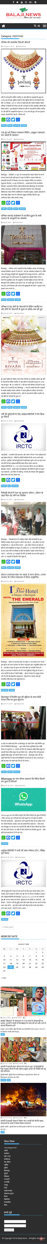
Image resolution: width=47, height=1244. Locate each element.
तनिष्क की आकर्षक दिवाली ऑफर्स (15, 42)
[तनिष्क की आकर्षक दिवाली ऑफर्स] (23, 71)
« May (3, 978)
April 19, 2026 (7, 1118)
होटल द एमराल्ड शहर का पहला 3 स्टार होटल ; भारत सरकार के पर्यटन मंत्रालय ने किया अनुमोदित (23, 576)
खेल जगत (7, 1156)
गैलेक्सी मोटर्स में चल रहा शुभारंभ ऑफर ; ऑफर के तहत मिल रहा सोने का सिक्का (22, 494)
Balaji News (22, 46)
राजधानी (7, 1179)
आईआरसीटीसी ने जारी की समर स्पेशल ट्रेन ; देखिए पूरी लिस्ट (23, 852)
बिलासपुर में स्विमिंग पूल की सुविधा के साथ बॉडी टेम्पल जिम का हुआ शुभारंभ (21, 698)
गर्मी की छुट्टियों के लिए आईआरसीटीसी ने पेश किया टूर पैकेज (22, 415)
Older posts (8, 927)
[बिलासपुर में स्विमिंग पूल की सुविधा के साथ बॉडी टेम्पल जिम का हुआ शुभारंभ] (23, 723)
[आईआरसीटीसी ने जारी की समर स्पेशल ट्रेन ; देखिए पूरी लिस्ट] (23, 873)
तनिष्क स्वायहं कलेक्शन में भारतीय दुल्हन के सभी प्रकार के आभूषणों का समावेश (21, 217)
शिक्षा (5, 1205)
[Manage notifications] (41, 1239)
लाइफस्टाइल (17, 125)
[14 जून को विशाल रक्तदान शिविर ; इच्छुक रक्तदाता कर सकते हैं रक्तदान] (23, 156)
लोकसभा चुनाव (8, 1193)
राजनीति (6, 1182)
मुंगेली (8, 1080)
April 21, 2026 (7, 1063)
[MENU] (44, 25)
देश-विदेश (4, 486)
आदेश (6, 1150)
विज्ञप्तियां (7, 1199)
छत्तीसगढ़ (4, 125)
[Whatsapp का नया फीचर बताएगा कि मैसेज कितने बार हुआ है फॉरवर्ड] (23, 799)
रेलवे (9, 486)
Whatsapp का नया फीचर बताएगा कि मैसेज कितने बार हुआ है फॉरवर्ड (23, 780)
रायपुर (2, 1034)
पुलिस (6, 1167)
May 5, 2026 (6, 1018)
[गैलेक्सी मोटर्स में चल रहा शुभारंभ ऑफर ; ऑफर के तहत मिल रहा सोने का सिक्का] (23, 518)
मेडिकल (15, 209)
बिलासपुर (10, 125)
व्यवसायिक (23, 125)
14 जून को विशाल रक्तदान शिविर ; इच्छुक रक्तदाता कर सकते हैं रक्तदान (23, 134)
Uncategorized (10, 1147)
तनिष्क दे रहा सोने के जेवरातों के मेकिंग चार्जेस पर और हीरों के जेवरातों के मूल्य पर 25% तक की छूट (22, 308)
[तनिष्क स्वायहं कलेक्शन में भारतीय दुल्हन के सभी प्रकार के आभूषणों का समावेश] (23, 244)
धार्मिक (6, 1165)
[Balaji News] (3, 26)
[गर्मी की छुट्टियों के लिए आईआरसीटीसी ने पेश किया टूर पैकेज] (23, 437)
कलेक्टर (6, 1153)
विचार (6, 1196)
